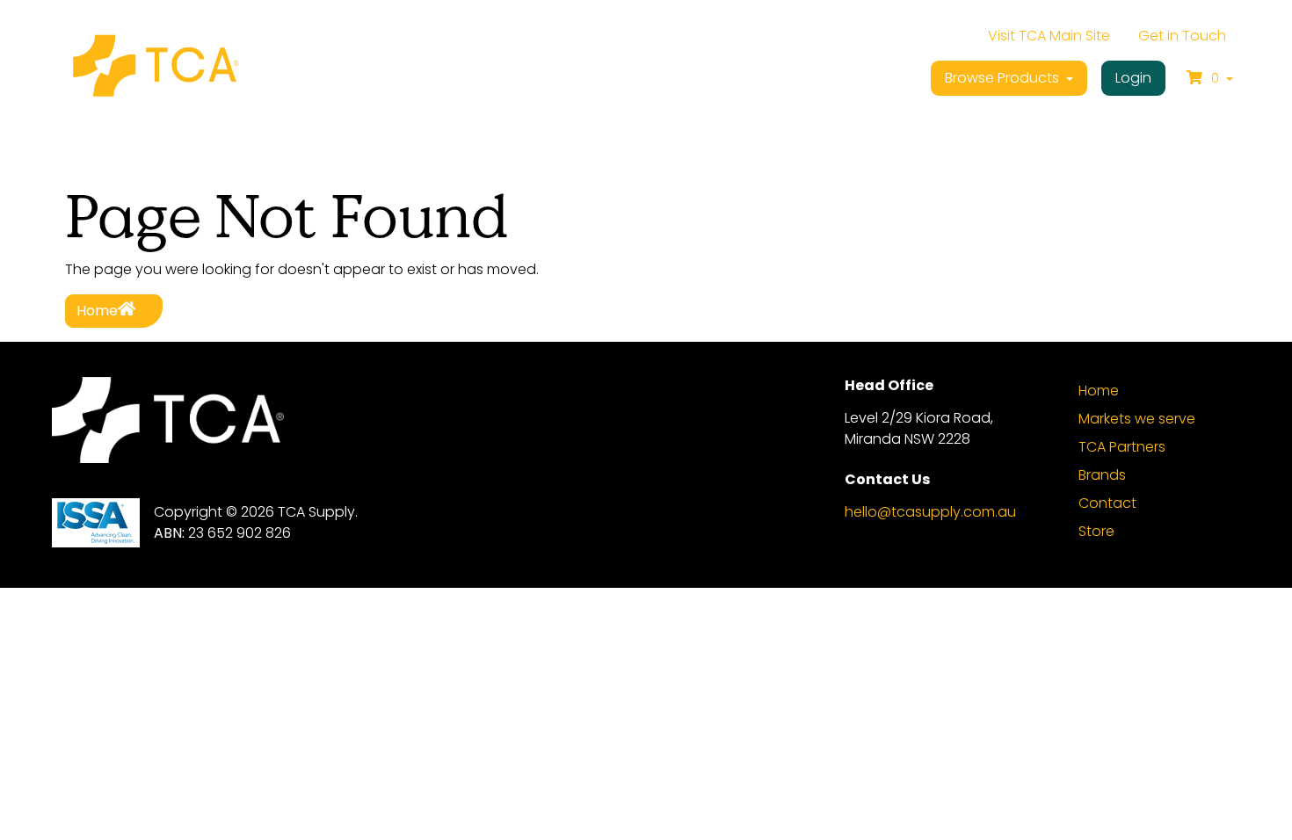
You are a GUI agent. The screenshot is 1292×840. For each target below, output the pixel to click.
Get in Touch (1182, 35)
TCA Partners (1121, 447)
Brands (1102, 475)
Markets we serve (1136, 419)
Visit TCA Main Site (1049, 35)
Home (97, 311)
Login (1133, 78)
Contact (1107, 503)
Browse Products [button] (1004, 78)
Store (1096, 531)
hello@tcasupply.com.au (930, 512)
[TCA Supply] (155, 67)
